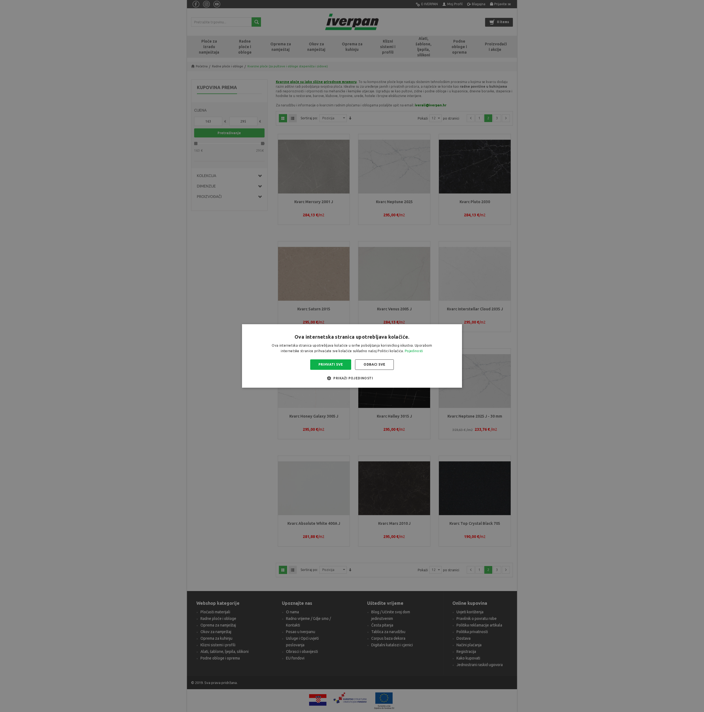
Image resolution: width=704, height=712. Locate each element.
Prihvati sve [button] (330, 364)
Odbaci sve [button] (374, 364)
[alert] (352, 356)
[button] (352, 378)
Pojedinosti (414, 351)
